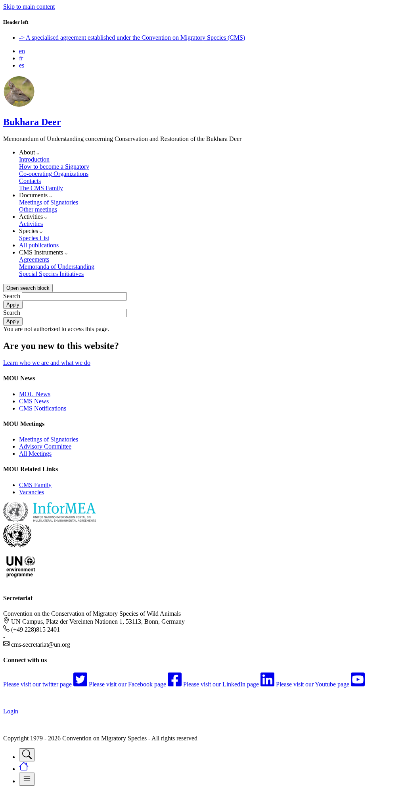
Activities (31, 223)
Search (11, 296)
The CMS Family (41, 188)
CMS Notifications (42, 408)
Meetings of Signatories (48, 202)
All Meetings (35, 453)
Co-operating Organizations (53, 173)
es (21, 65)
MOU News (34, 394)
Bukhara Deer (32, 122)
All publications (39, 245)
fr (21, 58)
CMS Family (35, 485)
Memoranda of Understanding (56, 266)
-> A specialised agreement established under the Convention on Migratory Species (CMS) (132, 37)
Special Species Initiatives (51, 273)
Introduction (34, 159)
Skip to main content (29, 6)
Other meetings (38, 209)
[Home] (19, 105)
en (22, 51)
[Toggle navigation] (27, 754)
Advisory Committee (45, 446)
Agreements (34, 259)
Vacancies (31, 492)
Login (10, 711)
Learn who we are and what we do (46, 362)
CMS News (34, 401)
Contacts (30, 180)
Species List (34, 238)
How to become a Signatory (54, 166)
